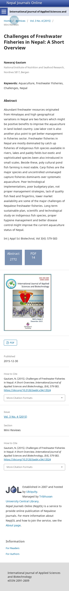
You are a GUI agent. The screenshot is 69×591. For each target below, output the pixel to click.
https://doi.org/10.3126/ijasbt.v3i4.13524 (27, 390)
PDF (11, 342)
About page (13, 525)
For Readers (12, 548)
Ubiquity (31, 491)
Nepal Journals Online (24, 2)
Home (7, 21)
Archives (20, 21)
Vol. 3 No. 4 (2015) (40, 21)
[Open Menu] (4, 11)
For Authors (12, 554)
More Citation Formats (19, 398)
